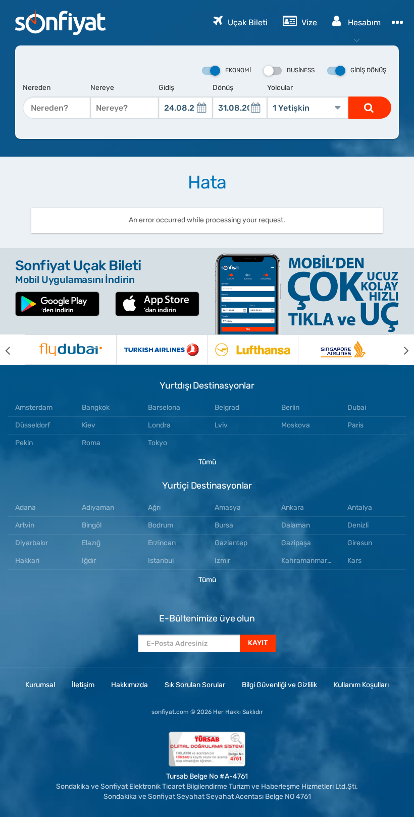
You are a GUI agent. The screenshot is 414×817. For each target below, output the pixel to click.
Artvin (24, 525)
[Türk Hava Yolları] (161, 349)
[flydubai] (70, 349)
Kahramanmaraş (308, 560)
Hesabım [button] (363, 22)
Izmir (222, 560)
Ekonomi (238, 70)
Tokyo (157, 443)
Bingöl (91, 525)
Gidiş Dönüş (368, 70)
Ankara (292, 507)
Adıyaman (98, 507)
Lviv (221, 425)
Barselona (164, 407)
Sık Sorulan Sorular (195, 685)
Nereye (102, 87)
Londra (159, 425)
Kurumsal (40, 685)
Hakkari (27, 560)
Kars (354, 560)
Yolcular (280, 87)
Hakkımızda (129, 685)
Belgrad (227, 407)
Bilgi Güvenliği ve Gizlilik (279, 685)
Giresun (359, 543)
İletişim (83, 685)
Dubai (356, 407)
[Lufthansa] (252, 349)
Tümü (207, 462)
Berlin (290, 407)
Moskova (295, 425)
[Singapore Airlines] (343, 349)
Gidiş (166, 87)
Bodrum (160, 525)
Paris (355, 425)
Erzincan (162, 543)
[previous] (12, 349)
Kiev (88, 425)
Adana (25, 507)
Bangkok (96, 407)
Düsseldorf (32, 425)
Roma (91, 443)
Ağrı (154, 507)
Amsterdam (34, 407)
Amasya (228, 507)
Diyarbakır (31, 543)
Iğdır (89, 560)
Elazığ (91, 543)
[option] (70, 349)
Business (301, 70)
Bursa (224, 525)
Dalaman (295, 525)
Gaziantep (231, 543)
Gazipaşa (296, 543)
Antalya (359, 507)
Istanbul (161, 560)
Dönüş (223, 87)
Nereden (36, 87)
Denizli (358, 525)
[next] (401, 349)
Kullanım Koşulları (361, 685)
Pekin (24, 443)
